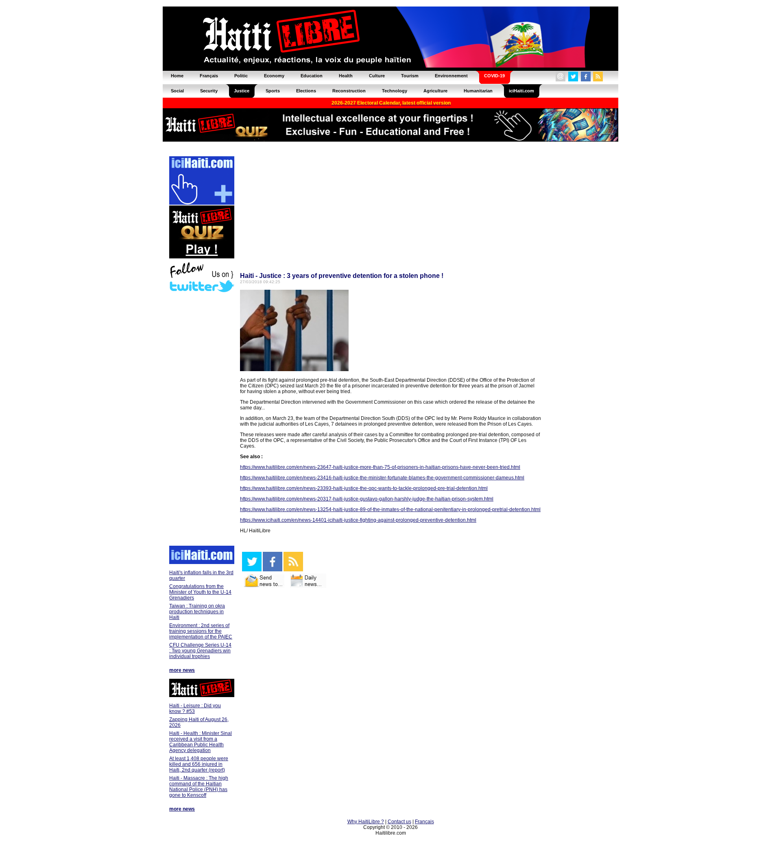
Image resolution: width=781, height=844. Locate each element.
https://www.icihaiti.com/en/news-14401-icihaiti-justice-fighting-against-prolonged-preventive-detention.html (358, 520)
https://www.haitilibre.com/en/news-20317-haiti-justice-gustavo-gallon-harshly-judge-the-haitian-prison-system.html (366, 499)
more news (182, 670)
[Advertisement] (201, 420)
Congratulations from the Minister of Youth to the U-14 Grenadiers (200, 592)
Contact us (399, 821)
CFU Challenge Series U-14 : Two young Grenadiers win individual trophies (200, 650)
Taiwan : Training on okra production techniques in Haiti (197, 611)
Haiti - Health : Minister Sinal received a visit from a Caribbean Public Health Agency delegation (200, 741)
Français (424, 821)
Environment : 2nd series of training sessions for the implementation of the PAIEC (200, 631)
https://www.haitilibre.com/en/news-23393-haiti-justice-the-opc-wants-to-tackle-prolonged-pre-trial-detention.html (364, 488)
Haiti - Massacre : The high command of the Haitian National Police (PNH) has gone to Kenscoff (198, 786)
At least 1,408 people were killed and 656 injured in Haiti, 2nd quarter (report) (198, 764)
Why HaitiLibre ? (365, 821)
